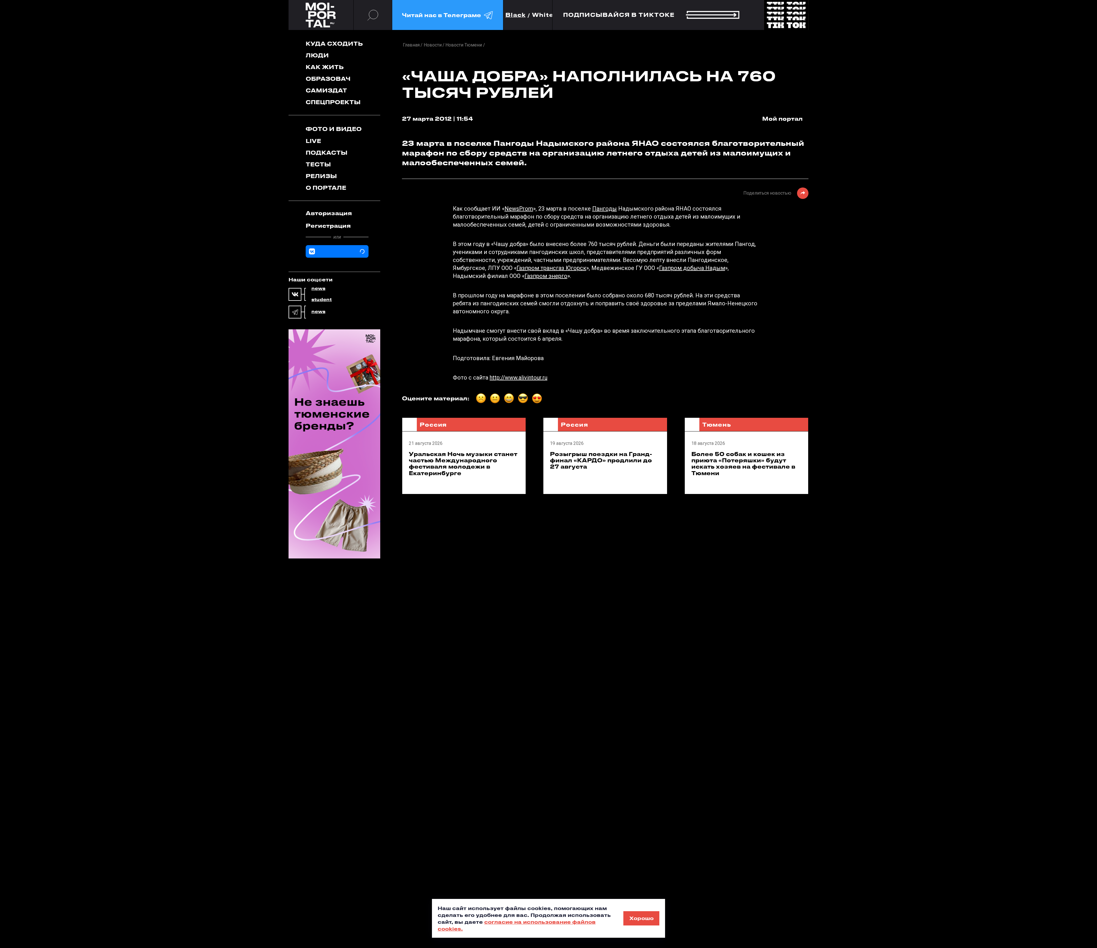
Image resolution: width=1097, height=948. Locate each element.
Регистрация (328, 225)
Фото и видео (334, 129)
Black (515, 15)
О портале (326, 187)
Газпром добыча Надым (692, 268)
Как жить (325, 67)
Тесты (318, 164)
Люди (317, 55)
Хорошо (641, 918)
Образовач (328, 78)
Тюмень (716, 424)
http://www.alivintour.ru (518, 377)
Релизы (321, 176)
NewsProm (519, 208)
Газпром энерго (546, 276)
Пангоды (604, 208)
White (543, 15)
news (318, 288)
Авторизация (329, 213)
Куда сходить (334, 43)
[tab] (337, 213)
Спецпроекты (333, 102)
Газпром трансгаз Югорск (551, 268)
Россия (433, 424)
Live (313, 141)
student (321, 299)
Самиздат (326, 90)
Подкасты (326, 152)
